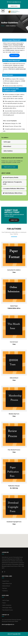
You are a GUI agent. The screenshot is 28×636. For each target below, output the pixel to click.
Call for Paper (5, 600)
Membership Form (14, 414)
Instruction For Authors (14, 270)
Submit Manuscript (7, 583)
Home (2, 25)
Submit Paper (14, 306)
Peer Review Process (14, 450)
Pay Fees (4, 588)
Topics (4, 602)
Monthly (11, 177)
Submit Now (14, 220)
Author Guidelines (8, 151)
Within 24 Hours (14, 188)
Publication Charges (14, 485)
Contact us (5, 590)
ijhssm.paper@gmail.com (15, 2)
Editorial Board (7, 146)
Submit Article (14, 6)
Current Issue (14, 342)
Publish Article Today (10, 167)
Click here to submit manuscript (17, 69)
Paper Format (14, 55)
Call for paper (7, 142)
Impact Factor (5, 581)
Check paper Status (7, 607)
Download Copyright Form (14, 521)
